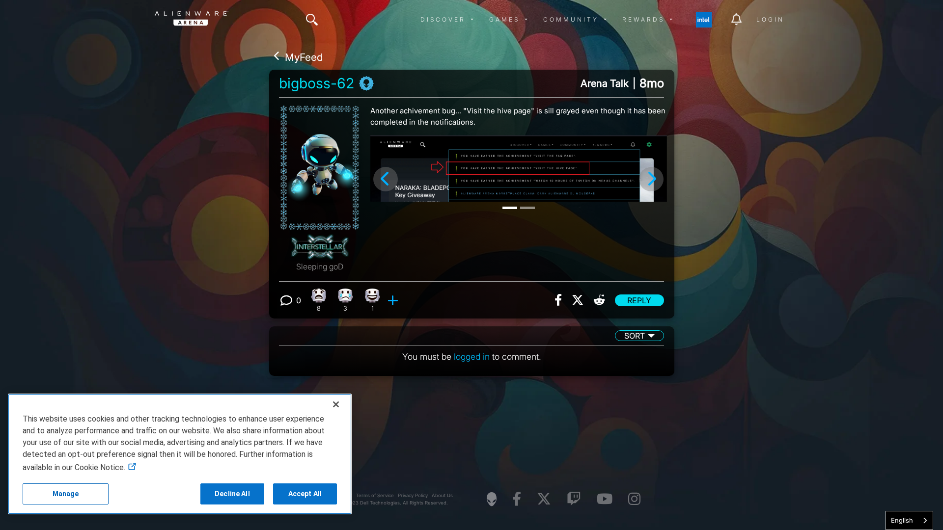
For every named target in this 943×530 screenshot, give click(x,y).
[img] (312, 19)
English (902, 520)
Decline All (232, 494)
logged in (472, 356)
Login (770, 19)
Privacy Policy (413, 495)
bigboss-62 (316, 83)
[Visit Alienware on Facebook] (516, 499)
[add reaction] (394, 300)
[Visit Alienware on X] (544, 499)
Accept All (305, 494)
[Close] (336, 404)
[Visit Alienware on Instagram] (634, 499)
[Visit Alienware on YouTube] (604, 499)
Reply (639, 300)
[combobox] (909, 520)
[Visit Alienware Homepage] (491, 499)
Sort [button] (634, 336)
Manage (66, 494)
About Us (442, 495)
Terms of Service (375, 495)
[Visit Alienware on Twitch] (574, 499)
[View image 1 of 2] (518, 168)
